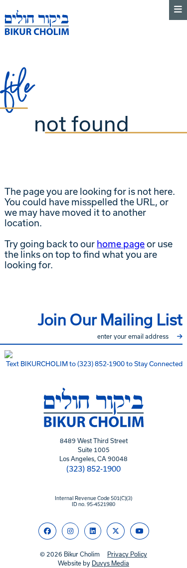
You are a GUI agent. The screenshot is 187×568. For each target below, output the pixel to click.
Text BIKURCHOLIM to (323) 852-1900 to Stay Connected (94, 364)
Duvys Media (110, 563)
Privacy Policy (127, 554)
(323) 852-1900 (93, 469)
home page (121, 244)
